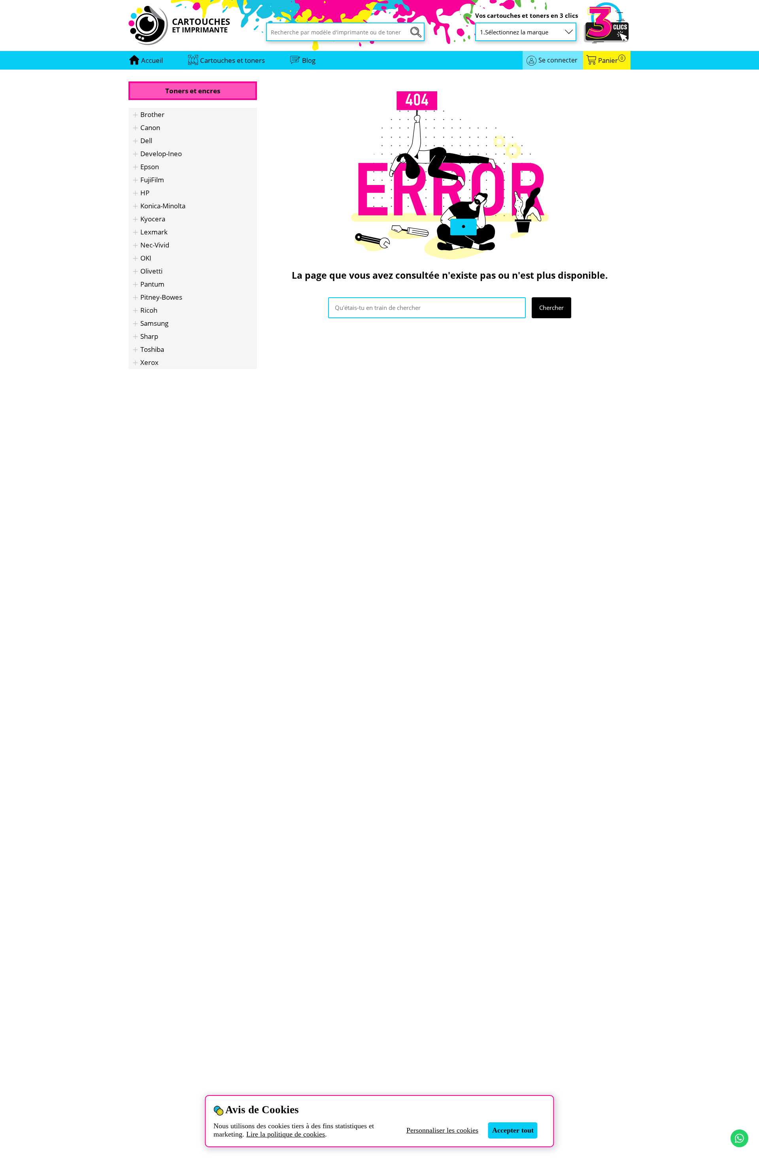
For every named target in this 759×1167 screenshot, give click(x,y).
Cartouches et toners (232, 60)
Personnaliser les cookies (442, 1130)
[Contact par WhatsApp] (739, 1138)
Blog (308, 60)
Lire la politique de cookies (285, 1134)
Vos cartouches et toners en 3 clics (526, 15)
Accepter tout (513, 1130)
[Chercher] (415, 32)
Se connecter (558, 60)
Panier (610, 60)
